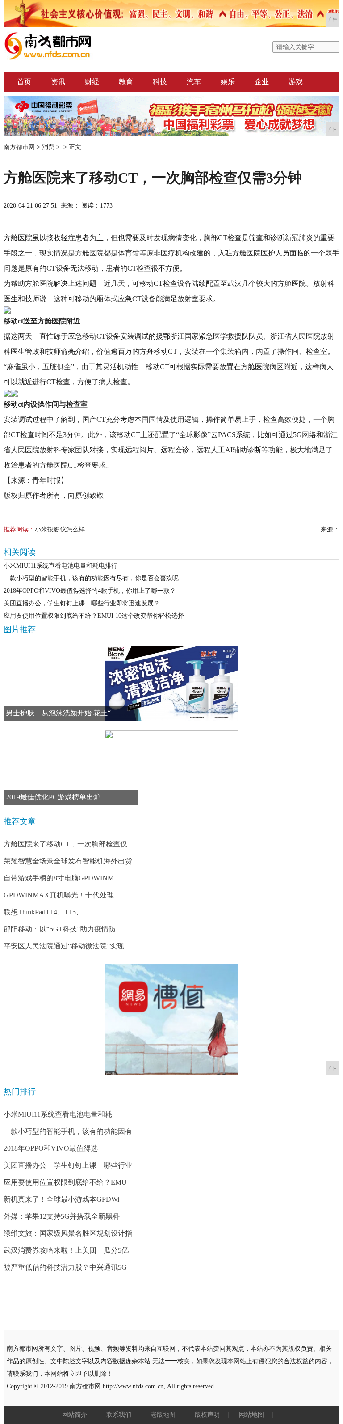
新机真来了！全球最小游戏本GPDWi (61, 1199)
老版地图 (163, 1414)
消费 (48, 147)
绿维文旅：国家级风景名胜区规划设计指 (68, 1233)
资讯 (58, 81)
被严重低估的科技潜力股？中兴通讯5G (65, 1267)
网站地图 (251, 1414)
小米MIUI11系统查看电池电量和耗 (58, 1114)
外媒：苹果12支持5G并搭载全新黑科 (62, 1216)
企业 (262, 81)
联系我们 (118, 1414)
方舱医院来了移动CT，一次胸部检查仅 (65, 844)
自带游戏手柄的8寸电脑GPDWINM (59, 878)
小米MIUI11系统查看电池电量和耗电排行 (60, 565)
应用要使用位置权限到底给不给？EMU (65, 1182)
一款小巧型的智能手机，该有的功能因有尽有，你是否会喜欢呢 (91, 578)
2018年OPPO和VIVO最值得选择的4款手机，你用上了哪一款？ (90, 590)
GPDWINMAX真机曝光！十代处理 (59, 895)
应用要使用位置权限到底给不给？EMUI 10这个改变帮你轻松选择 (94, 615)
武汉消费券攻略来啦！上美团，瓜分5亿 (66, 1250)
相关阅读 (20, 552)
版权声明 (207, 1414)
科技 (160, 81)
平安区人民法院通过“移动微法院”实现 (64, 946)
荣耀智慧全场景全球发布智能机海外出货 (68, 861)
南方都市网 (19, 147)
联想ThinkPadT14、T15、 (43, 912)
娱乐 (228, 81)
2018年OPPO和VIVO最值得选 (51, 1148)
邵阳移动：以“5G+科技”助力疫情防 (60, 929)
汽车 (194, 81)
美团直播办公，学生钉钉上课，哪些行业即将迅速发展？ (82, 603)
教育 (126, 81)
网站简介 (74, 1414)
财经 (92, 81)
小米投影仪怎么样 (60, 529)
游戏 (296, 81)
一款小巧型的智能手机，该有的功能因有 (68, 1131)
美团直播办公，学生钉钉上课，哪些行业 (68, 1165)
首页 (24, 81)
